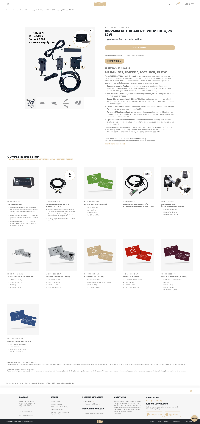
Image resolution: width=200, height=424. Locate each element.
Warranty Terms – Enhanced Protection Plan (60, 413)
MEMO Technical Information (94, 413)
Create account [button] (140, 47)
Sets (21, 10)
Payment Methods (56, 401)
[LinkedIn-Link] (147, 401)
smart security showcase (54, 364)
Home (8, 10)
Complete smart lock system (91, 364)
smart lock (14, 364)
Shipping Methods (56, 404)
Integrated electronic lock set (154, 364)
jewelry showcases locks (37, 364)
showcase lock (23, 364)
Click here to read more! (115, 144)
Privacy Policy (176, 421)
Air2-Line (15, 10)
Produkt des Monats (91, 404)
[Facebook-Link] (152, 401)
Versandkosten (140, 55)
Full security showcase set (110, 364)
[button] (8, 4)
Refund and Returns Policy (59, 407)
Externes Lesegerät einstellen (34, 10)
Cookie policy (188, 421)
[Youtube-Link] (161, 401)
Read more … (118, 414)
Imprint (152, 421)
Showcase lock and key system (175, 364)
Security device (68, 364)
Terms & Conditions (57, 409)
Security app (77, 364)
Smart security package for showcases (131, 364)
